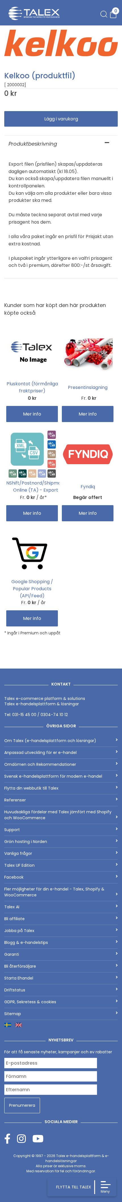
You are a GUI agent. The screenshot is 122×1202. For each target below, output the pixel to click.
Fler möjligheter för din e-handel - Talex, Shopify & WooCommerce (54, 892)
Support (12, 830)
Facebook (14, 877)
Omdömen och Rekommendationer (40, 764)
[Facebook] (10, 1138)
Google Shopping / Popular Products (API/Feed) (32, 588)
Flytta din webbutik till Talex (31, 788)
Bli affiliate (14, 919)
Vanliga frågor (18, 853)
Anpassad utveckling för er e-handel (40, 752)
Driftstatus (14, 990)
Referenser (15, 800)
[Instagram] (24, 1138)
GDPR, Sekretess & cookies (30, 1002)
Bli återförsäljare (20, 966)
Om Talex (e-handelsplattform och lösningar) (50, 740)
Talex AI (11, 907)
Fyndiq (88, 486)
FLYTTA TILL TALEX (73, 1187)
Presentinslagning (88, 387)
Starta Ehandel (18, 978)
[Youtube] (37, 1138)
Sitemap (12, 1014)
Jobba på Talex (19, 930)
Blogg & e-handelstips (26, 942)
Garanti (11, 954)
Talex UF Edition (19, 865)
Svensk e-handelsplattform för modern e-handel (53, 776)
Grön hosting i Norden (25, 841)
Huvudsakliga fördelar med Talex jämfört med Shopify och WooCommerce (58, 815)
